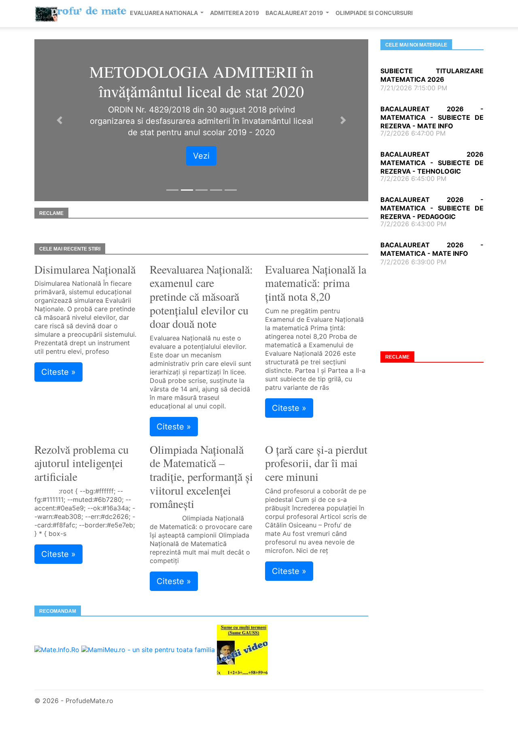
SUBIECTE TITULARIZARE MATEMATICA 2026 (432, 75)
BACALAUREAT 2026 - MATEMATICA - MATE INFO (432, 249)
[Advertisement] (432, 308)
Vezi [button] (201, 156)
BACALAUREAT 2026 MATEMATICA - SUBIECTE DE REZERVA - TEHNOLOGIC (432, 162)
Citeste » (58, 372)
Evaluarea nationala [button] (164, 12)
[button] (59, 120)
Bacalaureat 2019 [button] (294, 12)
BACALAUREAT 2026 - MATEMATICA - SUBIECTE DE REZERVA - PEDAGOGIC (432, 208)
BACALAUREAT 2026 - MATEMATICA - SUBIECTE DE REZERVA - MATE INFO (432, 117)
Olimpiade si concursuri (374, 12)
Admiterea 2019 (234, 12)
